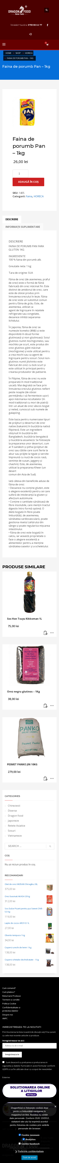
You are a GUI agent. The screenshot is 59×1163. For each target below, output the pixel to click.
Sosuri (11, 830)
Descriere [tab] (12, 219)
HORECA (39, 196)
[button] (45, 633)
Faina (29, 196)
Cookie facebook (30, 1144)
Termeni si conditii (11, 999)
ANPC (5, 1018)
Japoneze (13, 820)
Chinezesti (14, 805)
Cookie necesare (30, 1135)
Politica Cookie (9, 1003)
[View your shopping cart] (47, 45)
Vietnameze (15, 835)
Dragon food (15, 815)
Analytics (30, 1139)
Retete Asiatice (16, 825)
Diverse (12, 810)
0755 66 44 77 (35, 25)
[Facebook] (47, 25)
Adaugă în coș (28, 182)
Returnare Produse (11, 995)
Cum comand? (9, 988)
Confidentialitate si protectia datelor (11, 1009)
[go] (50, 846)
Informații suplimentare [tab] (23, 227)
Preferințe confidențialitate (31, 1151)
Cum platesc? (8, 992)
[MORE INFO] (52, 633)
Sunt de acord (29, 1157)
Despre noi (7, 1014)
